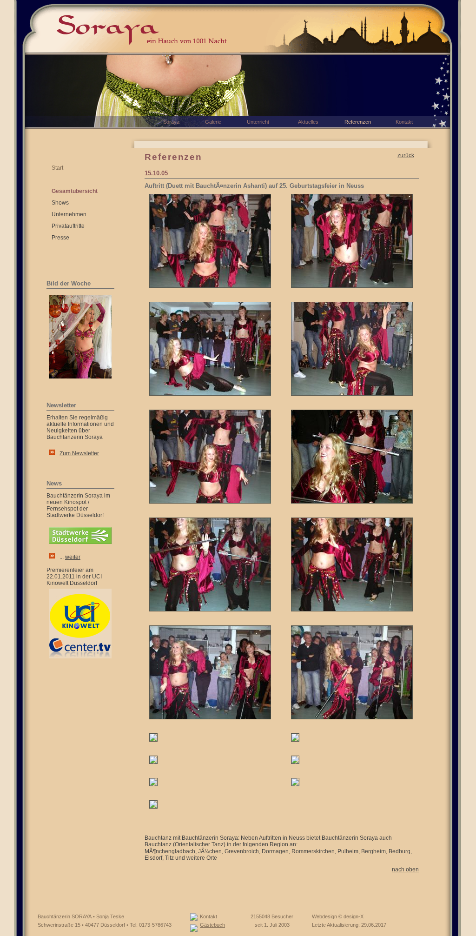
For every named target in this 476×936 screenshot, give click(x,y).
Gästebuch (212, 925)
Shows (60, 202)
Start (57, 168)
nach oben (405, 869)
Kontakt (208, 916)
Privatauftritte (68, 226)
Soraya (171, 122)
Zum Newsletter (79, 453)
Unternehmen (69, 214)
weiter (72, 557)
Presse (60, 237)
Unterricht (258, 122)
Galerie (213, 122)
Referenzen (357, 122)
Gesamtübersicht (75, 191)
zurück (405, 155)
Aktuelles (308, 122)
